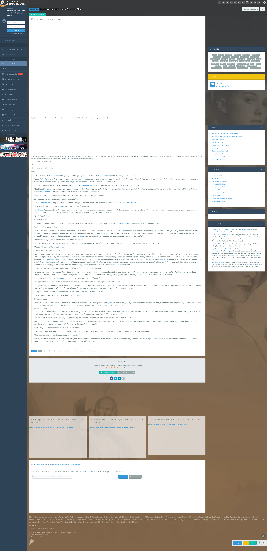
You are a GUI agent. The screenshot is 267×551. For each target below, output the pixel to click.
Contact (62, 533)
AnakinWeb (58, 517)
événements (255, 519)
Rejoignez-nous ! (71, 533)
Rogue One (231, 63)
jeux (207, 519)
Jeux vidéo (250, 59)
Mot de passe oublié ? (16, 33)
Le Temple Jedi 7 (217, 175)
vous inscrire (89, 471)
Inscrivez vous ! (135, 477)
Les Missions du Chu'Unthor (220, 187)
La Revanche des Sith (220, 517)
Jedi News (83, 351)
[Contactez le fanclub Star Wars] (255, 2)
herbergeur (215, 148)
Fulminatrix (226, 232)
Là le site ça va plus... (218, 142)
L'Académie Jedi (216, 178)
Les (70, 182)
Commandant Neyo (218, 262)
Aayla (229, 251)
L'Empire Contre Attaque (38, 519)
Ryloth (225, 251)
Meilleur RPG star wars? (219, 160)
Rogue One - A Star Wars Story (58, 522)
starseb (58, 465)
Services (218, 66)
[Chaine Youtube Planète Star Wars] (243, 2)
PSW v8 (31, 533)
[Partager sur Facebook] (111, 378)
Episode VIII (254, 57)
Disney (108, 517)
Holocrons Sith (216, 196)
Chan (76, 185)
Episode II (237, 55)
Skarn (54, 465)
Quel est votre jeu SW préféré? (221, 157)
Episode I (229, 55)
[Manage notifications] (263, 536)
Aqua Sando (243, 237)
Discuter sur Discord (109, 372)
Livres (259, 59)
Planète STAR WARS (16, 2)
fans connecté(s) (222, 84)
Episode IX (217, 57)
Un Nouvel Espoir (244, 517)
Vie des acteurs (255, 68)
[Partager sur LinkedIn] (119, 378)
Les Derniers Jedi (124, 522)
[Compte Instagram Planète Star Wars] (235, 2)
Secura (227, 249)
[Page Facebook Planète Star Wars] (231, 2)
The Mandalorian (229, 68)
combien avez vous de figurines (221, 145)
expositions (244, 519)
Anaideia (79, 465)
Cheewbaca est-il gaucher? (220, 151)
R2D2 (161, 519)
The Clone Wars (216, 68)
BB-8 (166, 519)
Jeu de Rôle (241, 59)
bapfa (74, 465)
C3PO (156, 519)
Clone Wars (232, 519)
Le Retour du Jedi (62, 519)
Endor (52, 168)
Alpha (247, 264)
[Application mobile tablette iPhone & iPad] (223, 2)
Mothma (89, 185)
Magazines (223, 61)
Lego (212, 519)
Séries (258, 63)
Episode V (226, 57)
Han (68, 159)
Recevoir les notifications (38, 14)
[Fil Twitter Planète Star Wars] (239, 2)
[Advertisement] (116, 136)
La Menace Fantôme (137, 517)
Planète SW (255, 61)
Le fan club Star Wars (10, 45)
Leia (50, 175)
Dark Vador (142, 519)
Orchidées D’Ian (216, 244)
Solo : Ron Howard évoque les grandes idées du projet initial (176, 419)
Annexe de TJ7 (216, 190)
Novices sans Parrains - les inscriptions (223, 199)
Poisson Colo (216, 235)
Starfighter (241, 66)
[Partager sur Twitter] (115, 378)
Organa (56, 175)
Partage (237, 543)
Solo (73, 156)
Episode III (246, 55)
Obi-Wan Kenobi (244, 61)
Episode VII (244, 57)
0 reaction (93, 351)
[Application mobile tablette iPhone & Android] (220, 2)
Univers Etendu (243, 68)
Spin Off (231, 66)
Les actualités (40, 465)
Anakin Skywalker (108, 519)
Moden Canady (216, 230)
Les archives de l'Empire (219, 201)
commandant (244, 230)
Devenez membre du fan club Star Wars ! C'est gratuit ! (16, 13)
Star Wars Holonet (36, 528)
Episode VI (235, 57)
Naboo (228, 237)
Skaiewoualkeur (66, 465)
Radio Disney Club (48, 528)
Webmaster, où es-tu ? (218, 139)
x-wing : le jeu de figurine (219, 154)
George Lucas (97, 517)
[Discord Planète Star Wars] (247, 2)
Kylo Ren (150, 519)
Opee (251, 237)
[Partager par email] (123, 378)
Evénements (215, 59)
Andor (214, 55)
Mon (84, 185)
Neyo (239, 262)
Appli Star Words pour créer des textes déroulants (227, 136)
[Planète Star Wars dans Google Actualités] (251, 2)
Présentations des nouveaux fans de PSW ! (225, 133)
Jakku (169, 262)
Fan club (224, 59)
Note (252, 543)
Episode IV (255, 55)
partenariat (8, 134)
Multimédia (233, 61)
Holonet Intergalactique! (219, 181)
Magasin (215, 61)
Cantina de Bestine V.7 (218, 193)
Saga (252, 63)
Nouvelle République (51, 259)
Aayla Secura (215, 249)
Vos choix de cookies (53, 533)
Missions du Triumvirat (218, 184)
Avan (258, 255)
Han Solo (127, 519)
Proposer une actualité (251, 9)
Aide (245, 543)
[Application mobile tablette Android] (227, 2)
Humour (232, 59)
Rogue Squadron (242, 63)
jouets (203, 519)
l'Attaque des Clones (196, 517)
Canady (233, 230)
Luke (119, 282)
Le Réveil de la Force (162, 517)
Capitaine (227, 230)
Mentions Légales (40, 533)
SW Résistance (252, 66)
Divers (221, 55)
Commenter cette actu (127, 372)
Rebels (223, 63)
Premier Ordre (216, 232)
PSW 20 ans (215, 63)
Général (129, 202)
